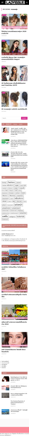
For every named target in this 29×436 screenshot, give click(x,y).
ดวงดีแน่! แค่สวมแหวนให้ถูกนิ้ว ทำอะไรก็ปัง (14, 295)
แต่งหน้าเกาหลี (13, 210)
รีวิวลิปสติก (11, 193)
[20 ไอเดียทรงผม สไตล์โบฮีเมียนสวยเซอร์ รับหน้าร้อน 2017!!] (14, 73)
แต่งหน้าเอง (20, 210)
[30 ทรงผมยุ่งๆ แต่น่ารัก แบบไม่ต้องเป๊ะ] (14, 99)
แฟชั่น (5, 216)
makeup (19, 182)
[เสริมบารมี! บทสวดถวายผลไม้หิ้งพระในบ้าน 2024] (15, 312)
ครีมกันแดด (10, 188)
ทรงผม (16, 188)
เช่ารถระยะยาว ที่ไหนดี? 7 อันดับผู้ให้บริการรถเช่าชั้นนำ (19, 410)
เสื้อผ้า (13, 201)
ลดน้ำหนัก (17, 193)
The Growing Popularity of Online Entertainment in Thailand (18, 402)
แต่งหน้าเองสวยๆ (14, 213)
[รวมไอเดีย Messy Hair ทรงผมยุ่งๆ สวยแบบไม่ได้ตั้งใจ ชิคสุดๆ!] (14, 47)
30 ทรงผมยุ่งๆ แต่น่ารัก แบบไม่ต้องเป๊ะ (14, 109)
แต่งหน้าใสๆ (23, 213)
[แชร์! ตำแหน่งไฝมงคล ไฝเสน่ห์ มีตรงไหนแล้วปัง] (15, 339)
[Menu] (2, 2)
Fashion (11, 182)
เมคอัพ (9, 201)
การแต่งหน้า (4, 188)
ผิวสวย (20, 190)
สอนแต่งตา (20, 196)
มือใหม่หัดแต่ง (4, 193)
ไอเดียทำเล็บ (20, 217)
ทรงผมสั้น (21, 188)
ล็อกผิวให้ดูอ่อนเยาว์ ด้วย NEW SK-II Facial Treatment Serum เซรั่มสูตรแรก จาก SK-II (19, 378)
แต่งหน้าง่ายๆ (6, 208)
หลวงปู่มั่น (4, 366)
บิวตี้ (16, 190)
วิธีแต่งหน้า (12, 196)
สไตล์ (12, 198)
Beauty (4, 15)
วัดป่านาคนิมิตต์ (5, 361)
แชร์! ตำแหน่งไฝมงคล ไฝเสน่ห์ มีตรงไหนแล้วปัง (14, 350)
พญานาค (4, 367)
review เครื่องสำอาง (7, 185)
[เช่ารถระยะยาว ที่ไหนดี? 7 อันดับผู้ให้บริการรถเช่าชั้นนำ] (5, 411)
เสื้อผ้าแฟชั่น (19, 201)
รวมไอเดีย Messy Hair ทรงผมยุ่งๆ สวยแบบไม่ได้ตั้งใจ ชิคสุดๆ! (13, 58)
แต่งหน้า (18, 204)
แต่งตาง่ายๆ (10, 205)
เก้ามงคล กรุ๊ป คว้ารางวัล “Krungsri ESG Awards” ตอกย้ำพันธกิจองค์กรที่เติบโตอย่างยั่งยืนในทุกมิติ (19, 154)
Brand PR (8, 124)
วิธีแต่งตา (5, 196)
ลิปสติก (23, 193)
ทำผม (6, 190)
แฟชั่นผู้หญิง (12, 217)
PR (3, 124)
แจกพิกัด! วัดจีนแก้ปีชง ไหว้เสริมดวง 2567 (14, 268)
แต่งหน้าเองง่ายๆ (5, 213)
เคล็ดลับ (4, 201)
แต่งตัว (24, 201)
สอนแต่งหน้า (5, 199)
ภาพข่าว (20, 124)
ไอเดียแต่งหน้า (5, 219)
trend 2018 (23, 185)
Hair (4, 40)
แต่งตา (4, 205)
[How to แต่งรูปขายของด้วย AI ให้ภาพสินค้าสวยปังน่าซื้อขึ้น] (5, 395)
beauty (4, 182)
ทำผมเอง (11, 190)
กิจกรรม (15, 124)
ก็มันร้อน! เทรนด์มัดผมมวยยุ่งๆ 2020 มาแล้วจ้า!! (13, 32)
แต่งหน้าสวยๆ (16, 208)
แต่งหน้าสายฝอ (5, 210)
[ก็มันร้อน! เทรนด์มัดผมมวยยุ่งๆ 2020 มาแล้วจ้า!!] (14, 21)
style (16, 185)
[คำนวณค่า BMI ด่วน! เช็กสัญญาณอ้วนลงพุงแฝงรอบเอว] (5, 387)
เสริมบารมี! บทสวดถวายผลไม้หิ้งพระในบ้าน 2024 (14, 323)
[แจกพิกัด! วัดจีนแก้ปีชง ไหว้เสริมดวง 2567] (15, 257)
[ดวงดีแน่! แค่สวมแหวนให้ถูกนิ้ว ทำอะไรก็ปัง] (15, 284)
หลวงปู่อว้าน (4, 364)
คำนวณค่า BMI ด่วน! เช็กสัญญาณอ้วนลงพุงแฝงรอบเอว (19, 386)
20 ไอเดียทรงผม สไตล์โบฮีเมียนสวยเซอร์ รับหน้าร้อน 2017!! (13, 84)
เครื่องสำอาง (19, 198)
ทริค (3, 190)
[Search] (27, 2)
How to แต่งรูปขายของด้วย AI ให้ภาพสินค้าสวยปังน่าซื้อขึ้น (19, 394)
